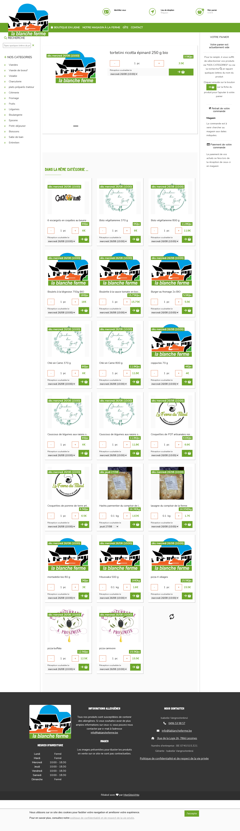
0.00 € (212, 11)
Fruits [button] (11, 104)
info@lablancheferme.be (104, 732)
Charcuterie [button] (15, 81)
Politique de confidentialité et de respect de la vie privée (174, 758)
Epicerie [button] (13, 120)
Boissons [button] (13, 131)
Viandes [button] (13, 65)
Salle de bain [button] (15, 137)
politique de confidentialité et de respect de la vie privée (102, 818)
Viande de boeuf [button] (17, 70)
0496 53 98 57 (176, 723)
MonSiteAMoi (131, 795)
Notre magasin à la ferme (101, 27)
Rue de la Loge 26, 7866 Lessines (177, 738)
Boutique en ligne (66, 27)
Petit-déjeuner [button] (17, 126)
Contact (137, 27)
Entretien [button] (13, 142)
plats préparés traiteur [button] (21, 87)
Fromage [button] (13, 98)
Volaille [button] (12, 76)
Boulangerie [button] (15, 115)
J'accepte (192, 813)
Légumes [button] (13, 109)
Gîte (125, 27)
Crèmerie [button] (13, 92)
